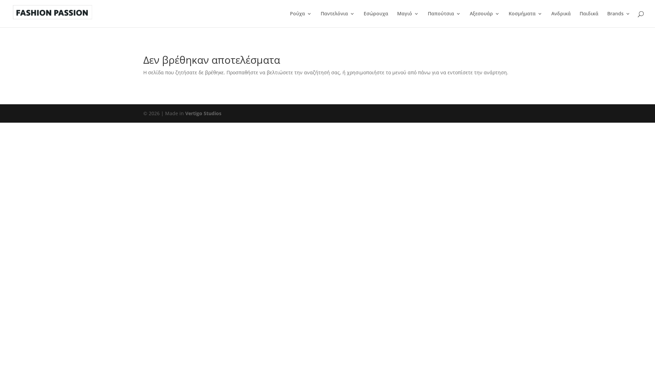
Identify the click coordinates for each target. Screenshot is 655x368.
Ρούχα (297, 14)
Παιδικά (589, 14)
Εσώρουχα (376, 14)
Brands (615, 14)
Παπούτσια (441, 14)
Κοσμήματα (522, 14)
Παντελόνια (334, 14)
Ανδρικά (561, 14)
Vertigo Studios (203, 113)
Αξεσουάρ (481, 14)
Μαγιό (404, 14)
